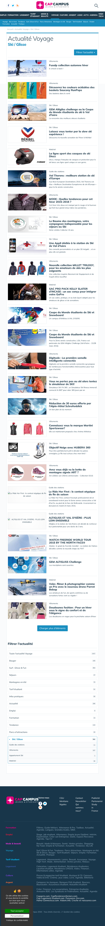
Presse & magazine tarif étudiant (52, 875)
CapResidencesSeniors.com (64, 896)
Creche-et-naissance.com (84, 900)
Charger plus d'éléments (52, 628)
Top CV (48, 839)
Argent (72, 15)
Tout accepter (17, 911)
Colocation (41, 866)
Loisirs (65, 859)
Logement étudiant (57, 866)
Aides (77, 868)
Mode (49, 861)
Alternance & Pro (67, 827)
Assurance (82, 859)
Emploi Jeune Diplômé (78, 834)
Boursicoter (41, 884)
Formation (13, 15)
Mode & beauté (44, 15)
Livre (71, 877)
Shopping (88, 843)
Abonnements (54, 859)
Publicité (96, 798)
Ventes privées (76, 843)
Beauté (39, 843)
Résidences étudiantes (78, 866)
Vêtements (52, 750)
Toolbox (80, 827)
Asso (79, 15)
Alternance (61, 834)
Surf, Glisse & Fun (32, 22)
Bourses (86, 882)
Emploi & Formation (55, 845)
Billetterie (88, 877)
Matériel (52, 761)
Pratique (22, 24)
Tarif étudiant (35, 15)
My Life (89, 845)
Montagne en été (59, 22)
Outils (72, 836)
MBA (73, 829)
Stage (39, 834)
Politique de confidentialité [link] (17, 920)
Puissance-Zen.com (75, 898)
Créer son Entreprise (59, 836)
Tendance (21, 22)
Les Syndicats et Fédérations (65, 891)
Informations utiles (45, 870)
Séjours (85, 22)
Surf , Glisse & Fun (52, 668)
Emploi (3, 15)
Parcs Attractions (46, 22)
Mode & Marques (53, 843)
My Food (40, 845)
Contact (79, 798)
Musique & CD (75, 875)
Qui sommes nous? (79, 807)
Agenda (94, 15)
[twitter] (13, 6)
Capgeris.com (43, 896)
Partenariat (97, 801)
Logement (24, 15)
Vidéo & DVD (42, 877)
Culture (64, 15)
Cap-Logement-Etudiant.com (50, 898)
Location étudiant (44, 868)
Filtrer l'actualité (85, 52)
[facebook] (8, 6)
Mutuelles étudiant (78, 884)
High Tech (101, 15)
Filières (39, 827)
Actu (86, 15)
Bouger (68, 22)
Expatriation (42, 836)
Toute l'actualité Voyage (52, 653)
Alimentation (60, 861)
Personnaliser (17, 916)
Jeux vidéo (63, 877)
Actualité (14, 24)
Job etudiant (49, 834)
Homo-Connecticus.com (47, 900)
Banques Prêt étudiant (70, 882)
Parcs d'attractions (52, 732)
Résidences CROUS (63, 868)
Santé (65, 843)
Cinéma (53, 877)
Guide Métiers (51, 827)
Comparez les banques (47, 882)
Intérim (93, 834)
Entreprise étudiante (79, 889)
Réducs (85, 861)
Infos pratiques (52, 696)
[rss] (17, 6)
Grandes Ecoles (62, 829)
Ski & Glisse (42, 852)
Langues (49, 829)
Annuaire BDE (43, 891)
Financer (85, 868)
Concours (87, 875)
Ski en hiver (13, 22)
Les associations (60, 889)
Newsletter (81, 801)
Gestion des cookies (72, 912)
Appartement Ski (52, 755)
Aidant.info (65, 900)
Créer (39, 889)
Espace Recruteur (85, 836)
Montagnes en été (52, 682)
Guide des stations (52, 745)
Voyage (55, 15)
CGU (62, 798)
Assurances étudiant (58, 884)
